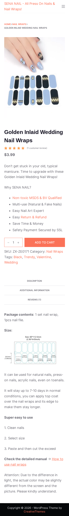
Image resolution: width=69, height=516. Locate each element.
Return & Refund (34, 217)
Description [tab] (34, 281)
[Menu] (63, 6)
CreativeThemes (34, 511)
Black (18, 257)
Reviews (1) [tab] (34, 299)
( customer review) (37, 148)
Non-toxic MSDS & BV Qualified (37, 198)
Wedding (11, 262)
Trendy (29, 257)
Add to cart (45, 242)
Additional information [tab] (34, 290)
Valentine (44, 257)
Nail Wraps (54, 251)
